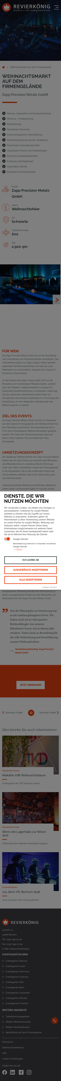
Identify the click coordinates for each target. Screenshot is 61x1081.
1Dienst (17, 549)
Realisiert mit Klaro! (49, 587)
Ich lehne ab (30, 560)
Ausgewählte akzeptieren (30, 569)
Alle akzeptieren (30, 579)
